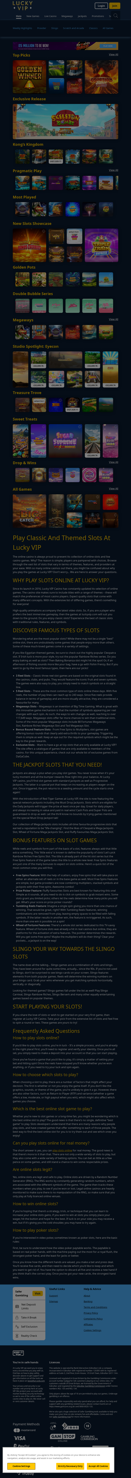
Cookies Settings (21, 1466)
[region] (58, 1460)
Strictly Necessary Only (70, 1466)
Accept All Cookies (98, 1466)
